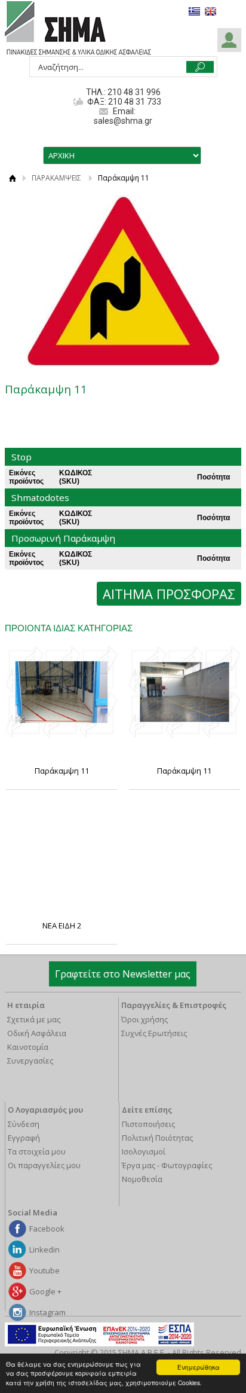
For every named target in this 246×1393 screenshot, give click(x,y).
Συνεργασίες (30, 1060)
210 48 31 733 (133, 101)
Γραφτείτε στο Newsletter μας (122, 973)
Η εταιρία (26, 1005)
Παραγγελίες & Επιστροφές (173, 1005)
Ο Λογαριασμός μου (45, 1109)
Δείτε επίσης (147, 1109)
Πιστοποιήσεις (148, 1124)
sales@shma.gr (123, 121)
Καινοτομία (27, 1046)
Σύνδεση (23, 1124)
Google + (45, 1291)
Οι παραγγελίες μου (44, 1165)
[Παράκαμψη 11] (61, 692)
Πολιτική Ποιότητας (157, 1137)
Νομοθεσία (142, 1179)
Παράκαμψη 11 (62, 770)
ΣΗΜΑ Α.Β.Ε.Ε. (78, 28)
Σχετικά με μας (33, 1019)
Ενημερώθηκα (198, 1367)
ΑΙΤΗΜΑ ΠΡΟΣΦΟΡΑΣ (169, 594)
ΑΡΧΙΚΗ (12, 177)
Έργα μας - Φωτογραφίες (167, 1165)
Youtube (44, 1270)
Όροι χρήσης (144, 1019)
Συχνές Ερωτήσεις (154, 1033)
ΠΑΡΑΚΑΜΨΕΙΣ (56, 178)
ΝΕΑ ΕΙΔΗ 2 (61, 925)
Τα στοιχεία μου (37, 1151)
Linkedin (44, 1249)
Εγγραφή (24, 1137)
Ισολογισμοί (143, 1151)
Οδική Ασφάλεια (36, 1033)
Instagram (47, 1312)
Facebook (46, 1228)
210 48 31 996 (134, 92)
